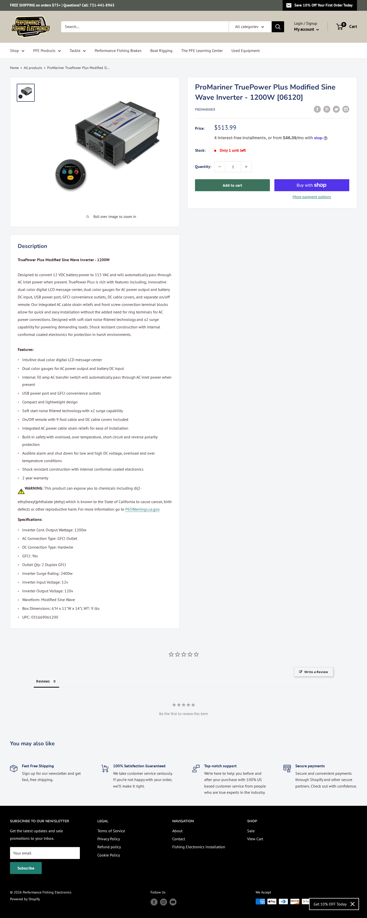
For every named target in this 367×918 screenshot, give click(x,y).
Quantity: (203, 166)
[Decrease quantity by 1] (219, 166)
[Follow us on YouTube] (173, 902)
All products (33, 67)
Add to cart (232, 185)
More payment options (312, 196)
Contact (178, 838)
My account (304, 29)
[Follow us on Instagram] (163, 902)
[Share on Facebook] (317, 109)
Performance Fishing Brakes (118, 50)
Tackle (75, 50)
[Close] (353, 904)
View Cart (255, 838)
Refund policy (109, 846)
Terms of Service (111, 830)
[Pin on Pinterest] (326, 109)
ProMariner (205, 109)
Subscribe (25, 868)
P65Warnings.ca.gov (142, 509)
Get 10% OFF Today (330, 904)
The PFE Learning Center (202, 50)
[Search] (278, 26)
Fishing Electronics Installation (198, 846)
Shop (14, 50)
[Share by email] (345, 109)
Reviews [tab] (43, 681)
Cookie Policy (108, 855)
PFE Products (44, 50)
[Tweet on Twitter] (336, 109)
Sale (251, 830)
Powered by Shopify (25, 899)
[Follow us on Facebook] (154, 902)
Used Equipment (245, 50)
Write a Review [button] (316, 672)
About (177, 830)
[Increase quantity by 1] (246, 166)
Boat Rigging (161, 50)
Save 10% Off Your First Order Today (323, 5)
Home (14, 67)
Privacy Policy (108, 838)
